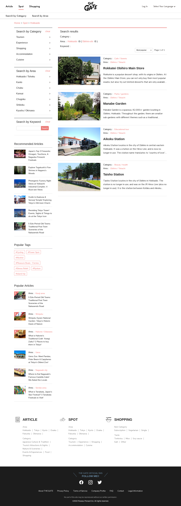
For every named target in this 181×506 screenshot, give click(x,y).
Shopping (34, 6)
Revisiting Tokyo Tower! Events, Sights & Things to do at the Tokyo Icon (40, 213)
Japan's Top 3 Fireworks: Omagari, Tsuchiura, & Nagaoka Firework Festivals (39, 155)
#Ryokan (37, 268)
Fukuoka (26, 433)
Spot (21, 6)
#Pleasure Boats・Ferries (27, 263)
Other (123, 442)
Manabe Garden (114, 103)
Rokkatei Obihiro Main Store (123, 68)
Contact (121, 491)
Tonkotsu (118, 438)
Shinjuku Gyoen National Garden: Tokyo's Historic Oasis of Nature (39, 321)
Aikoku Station (114, 139)
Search (45, 128)
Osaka (53, 430)
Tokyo (36, 430)
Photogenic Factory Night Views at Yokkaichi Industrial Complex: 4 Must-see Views (39, 185)
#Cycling (19, 252)
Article (9, 6)
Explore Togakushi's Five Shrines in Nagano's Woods (39, 170)
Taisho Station (113, 174)
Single (144, 430)
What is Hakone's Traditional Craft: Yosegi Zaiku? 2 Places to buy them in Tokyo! (39, 340)
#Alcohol (19, 257)
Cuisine (89, 445)
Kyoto (45, 430)
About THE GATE (45, 491)
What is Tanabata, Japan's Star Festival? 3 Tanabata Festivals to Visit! (40, 395)
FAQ (111, 491)
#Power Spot (33, 252)
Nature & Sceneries (31, 448)
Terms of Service (80, 491)
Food (47, 452)
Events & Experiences (32, 452)
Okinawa (37, 433)
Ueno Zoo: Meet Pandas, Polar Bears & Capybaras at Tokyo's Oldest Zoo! (39, 359)
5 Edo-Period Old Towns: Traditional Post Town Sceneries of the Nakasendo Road (39, 228)
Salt (116, 442)
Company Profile (98, 491)
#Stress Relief (22, 268)
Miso (128, 438)
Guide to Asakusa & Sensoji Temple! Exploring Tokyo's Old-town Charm (39, 200)
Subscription (119, 430)
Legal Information (135, 491)
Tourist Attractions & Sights (35, 445)
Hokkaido (35, 23)
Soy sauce (137, 438)
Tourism (72, 442)
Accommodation (75, 445)
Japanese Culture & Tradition (36, 442)
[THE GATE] (90, 6)
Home (17, 23)
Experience (84, 442)
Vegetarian (133, 430)
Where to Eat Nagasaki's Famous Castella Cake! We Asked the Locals (39, 377)
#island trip (20, 274)
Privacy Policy (63, 491)
